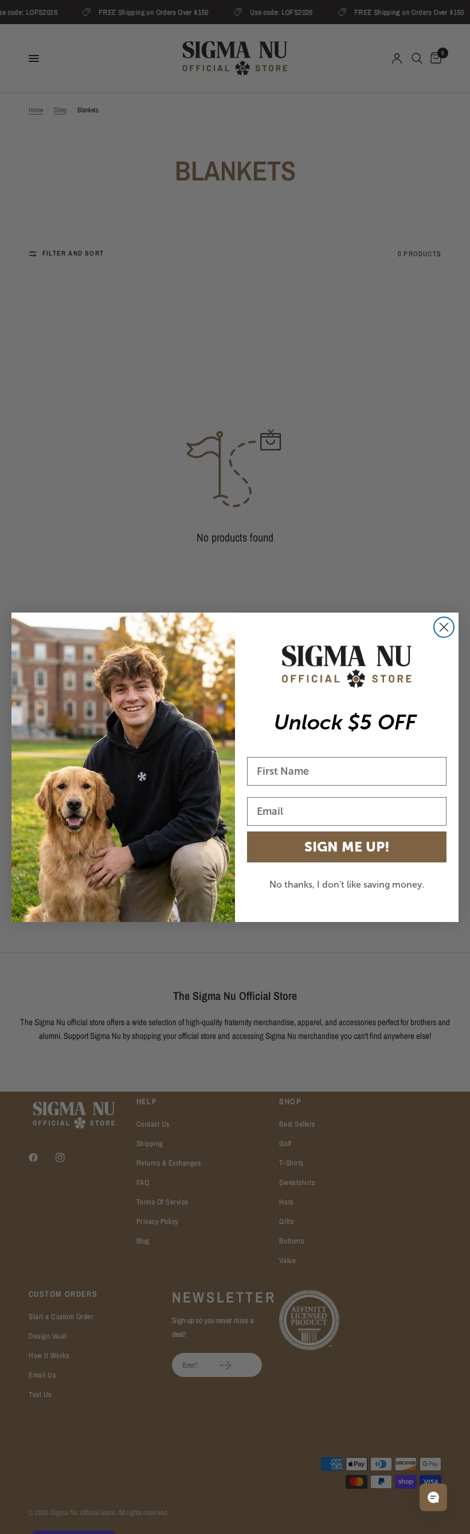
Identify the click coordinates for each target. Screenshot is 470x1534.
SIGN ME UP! (347, 846)
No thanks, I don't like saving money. (346, 884)
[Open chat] (433, 1497)
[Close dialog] (444, 627)
